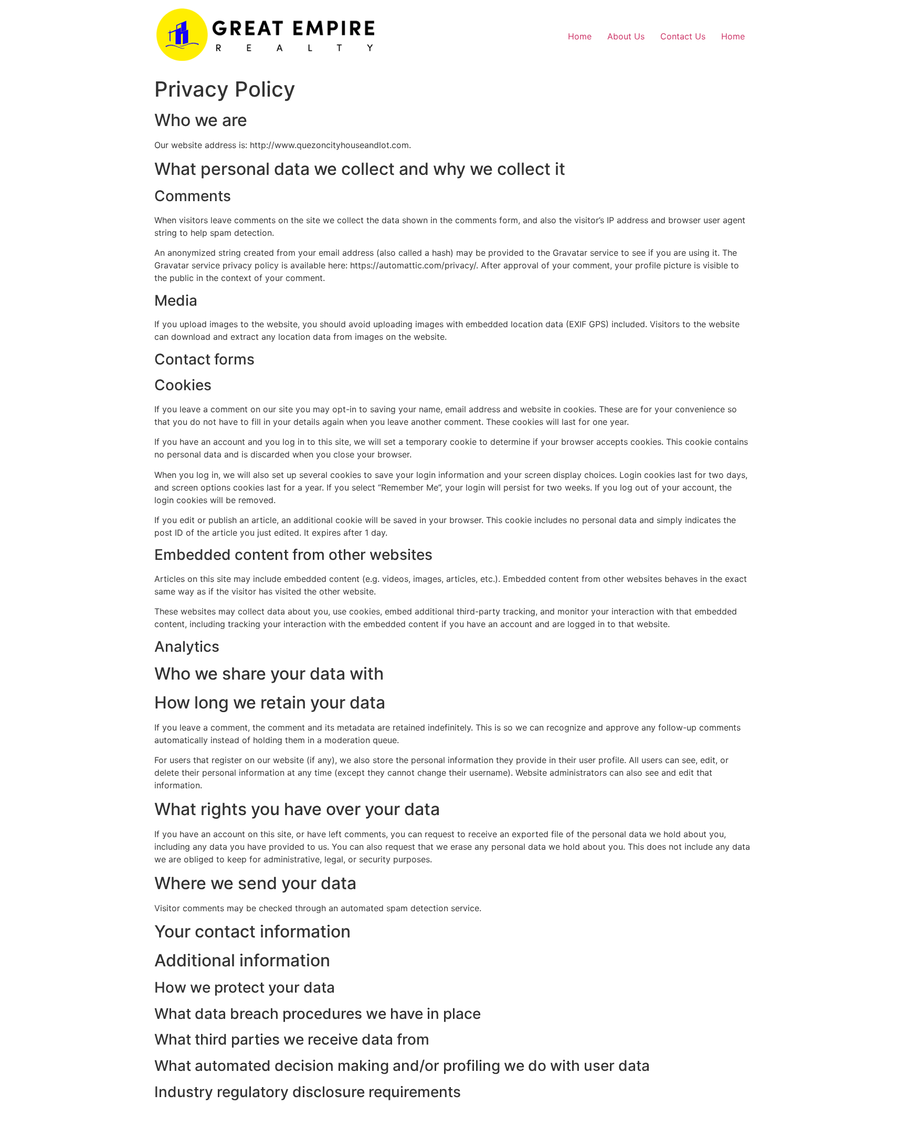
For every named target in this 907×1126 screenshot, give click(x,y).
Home (580, 36)
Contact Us (682, 36)
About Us (626, 36)
